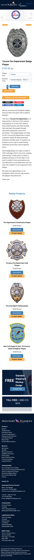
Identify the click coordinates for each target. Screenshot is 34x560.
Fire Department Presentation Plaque (17, 222)
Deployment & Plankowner (9, 436)
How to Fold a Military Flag (9, 475)
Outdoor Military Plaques (9, 441)
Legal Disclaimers (7, 461)
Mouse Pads (5, 439)
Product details (17, 233)
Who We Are (5, 448)
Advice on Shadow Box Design (10, 471)
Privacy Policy (5, 455)
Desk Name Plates (7, 432)
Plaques (4, 428)
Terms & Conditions (7, 459)
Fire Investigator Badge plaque (17, 306)
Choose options (17, 229)
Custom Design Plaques (8, 434)
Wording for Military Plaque (9, 473)
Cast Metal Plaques (7, 438)
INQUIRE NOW (17, 389)
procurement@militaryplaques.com (15, 491)
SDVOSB (4, 450)
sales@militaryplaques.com (13, 498)
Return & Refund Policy (8, 457)
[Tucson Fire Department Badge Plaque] (17, 42)
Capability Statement (8, 453)
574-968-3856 (12, 489)
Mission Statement (7, 452)
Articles (4, 477)
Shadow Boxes (6, 430)
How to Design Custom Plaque (10, 467)
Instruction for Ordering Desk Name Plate (13, 469)
